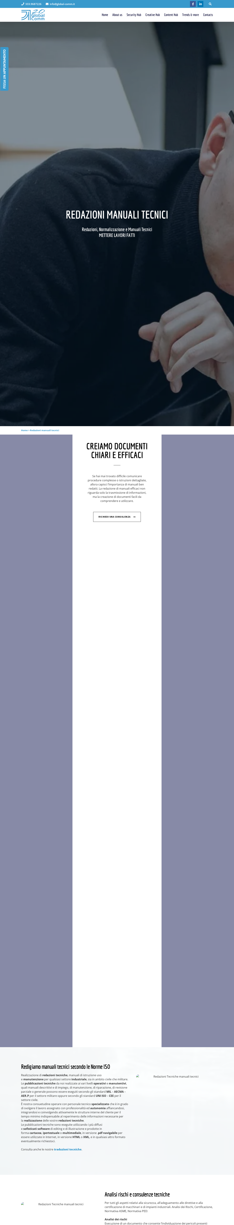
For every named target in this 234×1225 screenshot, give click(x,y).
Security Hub (134, 14)
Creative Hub (152, 14)
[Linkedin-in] (200, 4)
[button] (210, 4)
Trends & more (190, 14)
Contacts (208, 14)
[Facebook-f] (193, 4)
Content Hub (171, 14)
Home (105, 14)
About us (117, 14)
